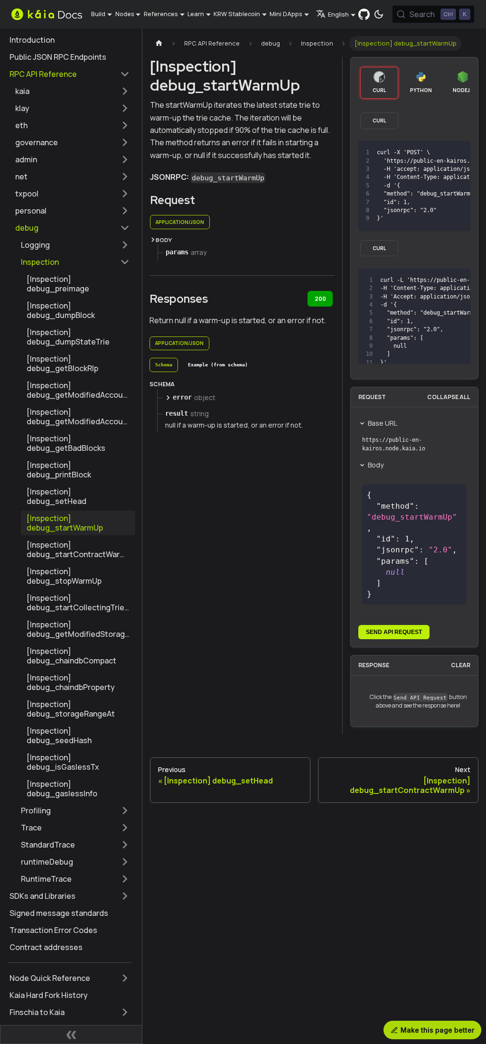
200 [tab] (320, 299)
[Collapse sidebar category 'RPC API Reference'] (124, 74)
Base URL (382, 423)
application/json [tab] (180, 222)
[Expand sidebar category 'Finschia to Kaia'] (124, 1012)
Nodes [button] (124, 13)
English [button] (338, 14)
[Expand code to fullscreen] (459, 153)
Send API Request (394, 632)
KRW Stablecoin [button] (237, 13)
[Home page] (159, 43)
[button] (72, 91)
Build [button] (98, 13)
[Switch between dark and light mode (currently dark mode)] (378, 14)
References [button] (161, 13)
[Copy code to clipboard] (441, 153)
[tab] (164, 365)
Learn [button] (195, 13)
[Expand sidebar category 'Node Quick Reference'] (124, 978)
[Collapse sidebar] (71, 1034)
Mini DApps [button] (286, 13)
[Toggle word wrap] (424, 153)
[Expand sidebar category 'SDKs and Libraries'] (124, 896)
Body (375, 464)
